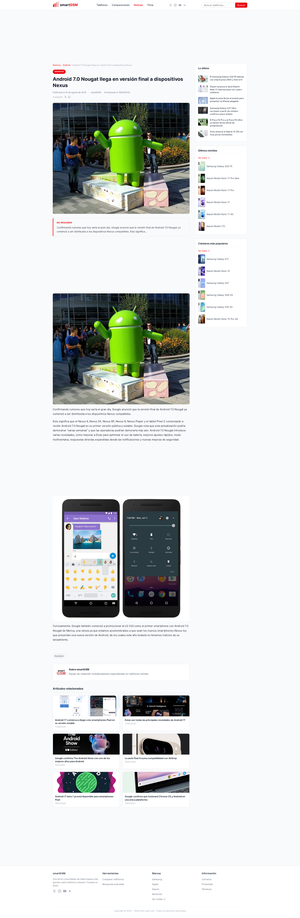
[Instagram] (175, 5)
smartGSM (96, 92)
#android (59, 656)
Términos (207, 889)
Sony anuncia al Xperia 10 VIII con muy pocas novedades (226, 133)
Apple (155, 884)
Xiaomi (155, 889)
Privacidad (207, 884)
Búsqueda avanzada (113, 884)
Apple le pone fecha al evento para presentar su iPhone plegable (227, 99)
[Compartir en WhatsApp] (69, 97)
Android (66, 65)
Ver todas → (158, 899)
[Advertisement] (121, 265)
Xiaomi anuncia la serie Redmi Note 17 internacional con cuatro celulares (226, 89)
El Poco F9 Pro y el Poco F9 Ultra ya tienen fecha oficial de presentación (226, 123)
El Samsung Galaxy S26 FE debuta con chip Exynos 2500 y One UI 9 (227, 78)
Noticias (138, 4)
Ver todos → (204, 158)
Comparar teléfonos (113, 879)
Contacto (207, 879)
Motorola (157, 894)
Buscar (241, 5)
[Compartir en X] (65, 97)
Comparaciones (121, 4)
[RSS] (184, 5)
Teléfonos (102, 4)
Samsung (157, 879)
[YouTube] (180, 5)
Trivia (150, 4)
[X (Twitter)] (170, 5)
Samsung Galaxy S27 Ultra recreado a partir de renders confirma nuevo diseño (224, 111)
